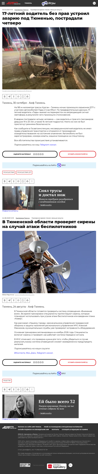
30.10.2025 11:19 (7, 10)
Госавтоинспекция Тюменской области (17, 91)
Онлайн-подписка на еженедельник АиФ (33, 429)
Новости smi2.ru (10, 211)
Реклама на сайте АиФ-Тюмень (29, 427)
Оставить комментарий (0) (78, 154)
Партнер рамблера (38, 465)
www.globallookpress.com (24, 295)
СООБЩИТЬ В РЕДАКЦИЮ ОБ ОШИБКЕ (75, 429)
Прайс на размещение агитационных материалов (63, 427)
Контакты (55, 429)
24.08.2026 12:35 (8, 218)
